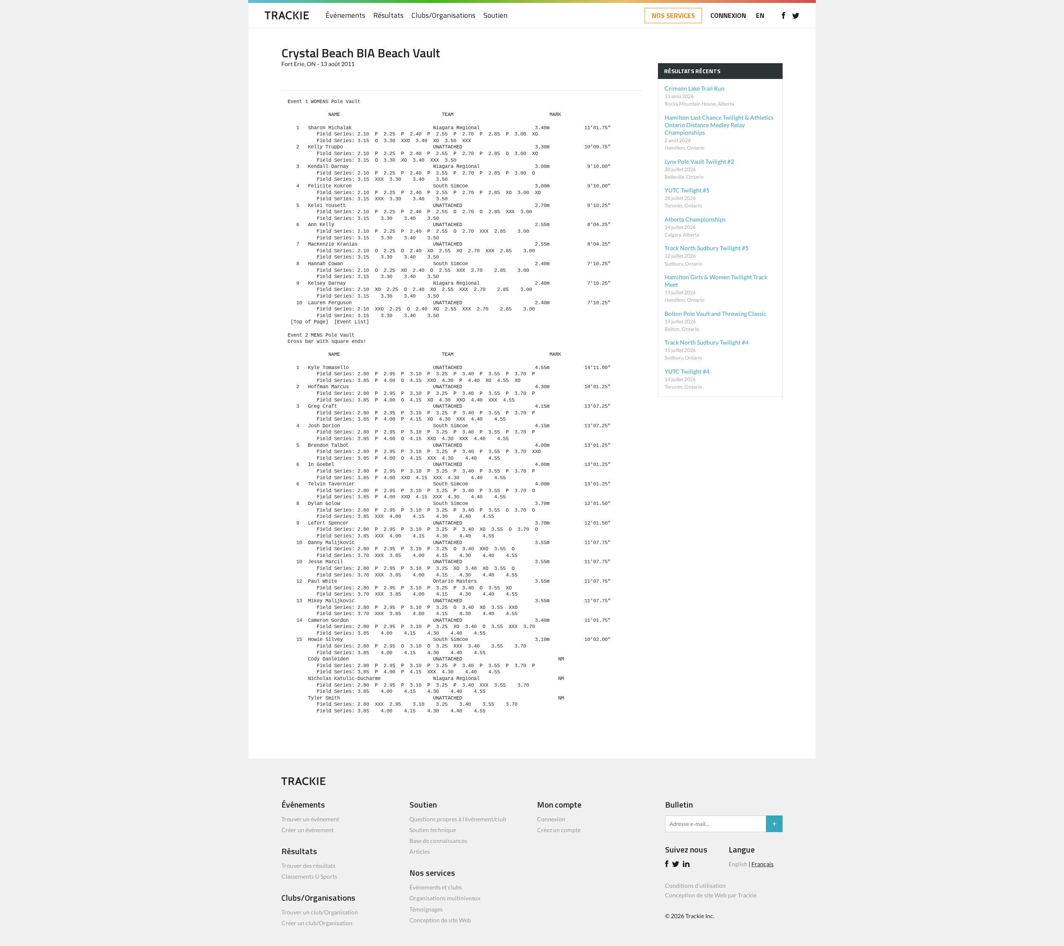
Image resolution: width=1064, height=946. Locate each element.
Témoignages (426, 909)
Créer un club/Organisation (316, 922)
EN (760, 15)
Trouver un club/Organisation (319, 912)
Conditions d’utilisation (695, 885)
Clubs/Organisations (443, 15)
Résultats (388, 15)
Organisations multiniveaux (444, 898)
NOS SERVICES (673, 15)
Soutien (495, 15)
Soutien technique (432, 829)
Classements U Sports (309, 876)
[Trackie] (303, 782)
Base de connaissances (438, 840)
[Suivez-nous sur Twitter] (795, 15)
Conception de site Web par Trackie (710, 895)
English (738, 863)
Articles (419, 851)
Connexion (551, 819)
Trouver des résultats (308, 865)
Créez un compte (559, 829)
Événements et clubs (435, 887)
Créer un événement (307, 829)
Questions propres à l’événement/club (457, 819)
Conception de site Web (440, 920)
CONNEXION (728, 15)
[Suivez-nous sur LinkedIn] (687, 864)
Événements (345, 15)
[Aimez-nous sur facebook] (783, 15)
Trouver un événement (310, 819)
